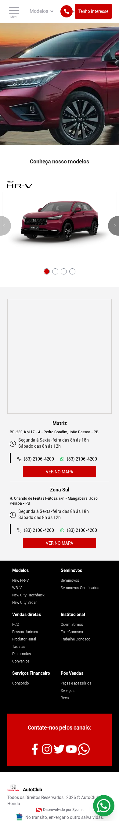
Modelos (20, 570)
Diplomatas (21, 654)
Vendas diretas (26, 614)
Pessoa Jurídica (25, 632)
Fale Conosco (72, 632)
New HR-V (20, 580)
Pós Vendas (72, 673)
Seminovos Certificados (80, 588)
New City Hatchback (28, 595)
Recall (65, 698)
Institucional (73, 614)
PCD (15, 624)
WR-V (17, 588)
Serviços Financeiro (31, 673)
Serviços (67, 691)
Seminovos (71, 570)
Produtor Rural (24, 639)
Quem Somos (72, 624)
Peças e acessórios (76, 683)
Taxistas (18, 646)
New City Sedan (25, 602)
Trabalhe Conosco (75, 639)
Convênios (21, 661)
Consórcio (20, 683)
